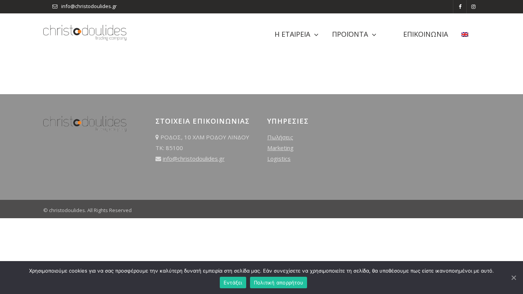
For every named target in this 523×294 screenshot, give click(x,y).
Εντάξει (233, 282)
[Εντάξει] (513, 277)
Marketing (280, 148)
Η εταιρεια (292, 34)
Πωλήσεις (280, 137)
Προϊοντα (350, 34)
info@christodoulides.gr (89, 6)
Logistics (279, 158)
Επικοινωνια (425, 34)
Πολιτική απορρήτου (279, 282)
